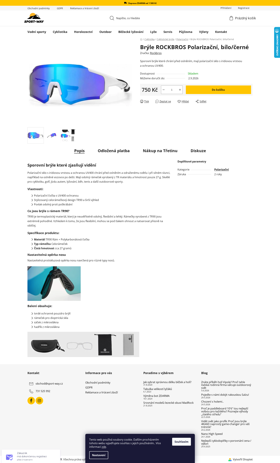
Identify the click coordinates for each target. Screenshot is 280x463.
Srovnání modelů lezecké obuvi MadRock (168, 402)
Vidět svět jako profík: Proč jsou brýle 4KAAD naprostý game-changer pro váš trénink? (225, 424)
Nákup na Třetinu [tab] (160, 150)
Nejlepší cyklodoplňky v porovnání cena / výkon (226, 442)
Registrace (243, 7)
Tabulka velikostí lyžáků (157, 389)
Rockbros (156, 53)
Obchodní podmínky (38, 8)
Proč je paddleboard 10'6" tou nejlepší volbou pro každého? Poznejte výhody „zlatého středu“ (224, 411)
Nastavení (98, 455)
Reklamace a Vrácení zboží (84, 8)
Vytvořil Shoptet (243, 459)
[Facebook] (31, 400)
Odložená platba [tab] (114, 150)
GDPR (60, 8)
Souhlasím (181, 442)
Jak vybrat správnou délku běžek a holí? (167, 382)
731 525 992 (43, 391)
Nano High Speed (212, 434)
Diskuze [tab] (198, 150)
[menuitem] (36, 31)
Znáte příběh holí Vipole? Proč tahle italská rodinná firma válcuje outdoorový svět (226, 385)
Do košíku (218, 90)
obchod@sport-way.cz (49, 383)
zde (104, 447)
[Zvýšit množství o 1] (180, 90)
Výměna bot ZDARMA (156, 396)
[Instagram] (39, 400)
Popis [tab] (79, 150)
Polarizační (221, 169)
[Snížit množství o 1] (163, 90)
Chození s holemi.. (212, 401)
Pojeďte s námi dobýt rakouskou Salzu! (225, 394)
